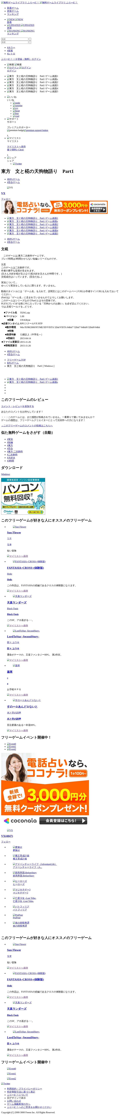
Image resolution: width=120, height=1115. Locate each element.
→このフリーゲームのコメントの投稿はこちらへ (27, 425)
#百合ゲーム (13, 182)
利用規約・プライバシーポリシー (24, 1088)
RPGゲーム (13, 363)
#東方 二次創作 (15, 451)
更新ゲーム (13, 11)
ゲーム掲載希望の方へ (18, 1104)
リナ (9, 538)
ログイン (36, 59)
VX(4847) (7, 836)
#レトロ (11, 53)
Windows (5, 474)
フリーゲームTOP (16, 360)
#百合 (10, 448)
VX (3, 193)
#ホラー (11, 47)
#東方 (10, 445)
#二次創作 (12, 454)
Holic (9, 574)
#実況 (10, 439)
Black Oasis (12, 608)
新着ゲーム (13, 8)
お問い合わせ (14, 1101)
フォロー (6, 199)
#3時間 (10, 461)
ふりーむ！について (17, 1095)
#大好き (11, 457)
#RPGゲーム (13, 179)
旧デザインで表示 (16, 1098)
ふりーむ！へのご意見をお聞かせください (29, 1107)
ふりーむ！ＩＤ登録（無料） (16, 59)
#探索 (10, 50)
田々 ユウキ (13, 642)
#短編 (10, 442)
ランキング (13, 14)
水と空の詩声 (14, 712)
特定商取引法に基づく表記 (21, 1092)
